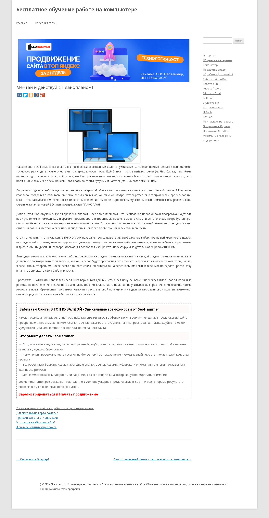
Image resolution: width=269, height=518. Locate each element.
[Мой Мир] (36, 95)
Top (259, 508)
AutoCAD (208, 98)
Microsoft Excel (212, 93)
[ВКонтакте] (19, 95)
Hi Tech (207, 112)
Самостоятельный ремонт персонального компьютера (152, 459)
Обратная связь (45, 23)
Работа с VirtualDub (215, 79)
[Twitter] (25, 95)
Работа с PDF (211, 84)
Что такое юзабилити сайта (35, 422)
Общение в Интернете (217, 60)
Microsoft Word (212, 88)
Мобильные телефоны (217, 135)
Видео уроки (211, 102)
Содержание (211, 140)
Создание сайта (213, 107)
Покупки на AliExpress (216, 126)
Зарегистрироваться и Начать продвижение (58, 394)
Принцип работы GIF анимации (37, 417)
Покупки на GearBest (216, 131)
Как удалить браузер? (32, 459)
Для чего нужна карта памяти (36, 413)
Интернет (209, 55)
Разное (207, 117)
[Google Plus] (42, 95)
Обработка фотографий (218, 74)
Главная (21, 23)
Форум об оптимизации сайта (36, 427)
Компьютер (210, 65)
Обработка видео (214, 69)
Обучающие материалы (218, 121)
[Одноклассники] (31, 95)
